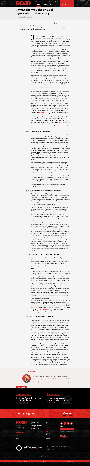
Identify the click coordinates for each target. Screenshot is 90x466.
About (37, 1)
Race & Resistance (35, 428)
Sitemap (47, 434)
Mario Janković (70, 461)
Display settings (43, 1)
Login (71, 1)
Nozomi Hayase (19, 402)
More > (68, 382)
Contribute (48, 438)
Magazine (65, 5)
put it (63, 77)
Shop (50, 1)
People (17, 438)
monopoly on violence (61, 295)
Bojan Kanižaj (24, 461)
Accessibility (48, 433)
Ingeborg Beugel (51, 402)
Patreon (63, 1)
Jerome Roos (66, 29)
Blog (52, 5)
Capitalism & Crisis (53, 394)
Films (45, 5)
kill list (52, 110)
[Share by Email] (56, 23)
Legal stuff (44, 461)
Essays (38, 5)
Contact (17, 440)
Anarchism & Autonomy (26, 23)
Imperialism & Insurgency (36, 426)
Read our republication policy (31, 449)
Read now (68, 412)
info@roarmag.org (20, 432)
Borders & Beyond (35, 422)
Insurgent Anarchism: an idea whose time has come (28, 398)
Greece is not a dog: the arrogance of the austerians (58, 398)
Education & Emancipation (36, 425)
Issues (47, 429)
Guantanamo (42, 112)
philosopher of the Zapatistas (45, 309)
